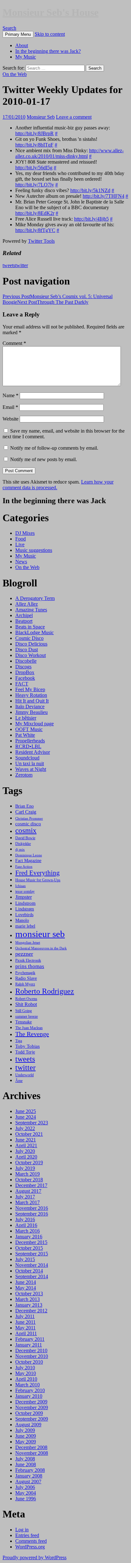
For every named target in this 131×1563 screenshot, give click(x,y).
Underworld (24, 1075)
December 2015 (31, 1242)
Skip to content (50, 34)
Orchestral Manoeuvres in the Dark (41, 948)
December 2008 (31, 1447)
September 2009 (31, 1419)
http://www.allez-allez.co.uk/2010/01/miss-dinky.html (69, 153)
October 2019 (29, 1162)
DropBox (24, 672)
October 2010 (29, 1362)
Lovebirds (24, 914)
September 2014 (31, 1276)
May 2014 (25, 1288)
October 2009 (29, 1413)
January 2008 (28, 1476)
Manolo (22, 920)
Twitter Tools (41, 241)
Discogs (23, 666)
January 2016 (28, 1236)
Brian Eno (24, 806)
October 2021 (29, 1134)
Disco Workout (30, 655)
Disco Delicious (31, 644)
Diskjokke (23, 843)
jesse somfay (25, 891)
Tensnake (23, 1021)
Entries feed (27, 1535)
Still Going (23, 1011)
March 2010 (27, 1384)
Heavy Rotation (31, 695)
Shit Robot (26, 1004)
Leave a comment (74, 117)
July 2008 (25, 1458)
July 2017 (25, 1196)
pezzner (24, 954)
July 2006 (25, 1487)
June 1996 (25, 1498)
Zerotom (23, 775)
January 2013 (28, 1305)
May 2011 (25, 1327)
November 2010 (31, 1356)
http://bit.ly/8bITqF (34, 144)
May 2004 (25, 1493)
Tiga (18, 1041)
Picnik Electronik (28, 960)
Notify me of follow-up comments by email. (54, 448)
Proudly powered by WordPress (34, 1557)
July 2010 (25, 1367)
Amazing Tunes (31, 609)
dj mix (20, 849)
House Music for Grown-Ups (37, 880)
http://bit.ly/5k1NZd (90, 190)
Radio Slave (26, 978)
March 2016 (27, 1231)
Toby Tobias (27, 1046)
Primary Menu (18, 34)
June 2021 (25, 1139)
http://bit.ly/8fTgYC (35, 230)
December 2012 (31, 1310)
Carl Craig (25, 812)
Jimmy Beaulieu (31, 712)
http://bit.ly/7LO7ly (34, 184)
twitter (21, 265)
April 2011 (26, 1333)
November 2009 (31, 1407)
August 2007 (28, 1481)
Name (10, 395)
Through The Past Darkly (52, 302)
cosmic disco (28, 823)
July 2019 (25, 1168)
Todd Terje (25, 1051)
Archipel (24, 615)
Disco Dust (26, 649)
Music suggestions (33, 550)
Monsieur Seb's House (51, 12)
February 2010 (30, 1390)
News (21, 561)
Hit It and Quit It (32, 700)
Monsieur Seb (41, 117)
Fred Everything (37, 873)
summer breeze (26, 1016)
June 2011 (25, 1322)
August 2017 (28, 1191)
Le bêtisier (25, 718)
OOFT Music (29, 729)
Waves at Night (30, 769)
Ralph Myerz (25, 984)
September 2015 (31, 1253)
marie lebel (25, 925)
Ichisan (20, 886)
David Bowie (25, 838)
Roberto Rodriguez (44, 991)
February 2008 (30, 1470)
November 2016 (31, 1208)
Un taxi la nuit (29, 763)
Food (20, 538)
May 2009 (25, 1441)
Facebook (25, 678)
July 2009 (25, 1430)
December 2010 (31, 1350)
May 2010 (25, 1373)
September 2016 (31, 1213)
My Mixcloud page (34, 723)
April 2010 (26, 1379)
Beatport (23, 621)
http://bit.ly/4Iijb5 (91, 219)
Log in (22, 1529)
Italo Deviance (30, 706)
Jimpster (23, 897)
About (21, 45)
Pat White (25, 735)
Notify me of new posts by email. (43, 459)
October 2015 (29, 1248)
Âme (19, 1080)
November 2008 (31, 1453)
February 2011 (30, 1339)
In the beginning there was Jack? (48, 51)
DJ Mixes (25, 533)
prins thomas (29, 966)
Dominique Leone (28, 855)
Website (10, 419)
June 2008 (25, 1464)
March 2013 (27, 1299)
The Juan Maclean (29, 1028)
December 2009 (31, 1401)
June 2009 (25, 1436)
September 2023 (31, 1122)
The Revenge (32, 1033)
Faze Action (23, 866)
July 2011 (25, 1316)
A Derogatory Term (35, 598)
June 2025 (25, 1111)
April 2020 (26, 1157)
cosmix (26, 831)
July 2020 (25, 1151)
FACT (21, 683)
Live (19, 544)
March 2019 (27, 1174)
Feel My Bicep (30, 689)
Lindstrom (25, 903)
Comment (14, 343)
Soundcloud (27, 757)
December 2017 (31, 1185)
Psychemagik (25, 973)
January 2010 (28, 1396)
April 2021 (26, 1145)
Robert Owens (26, 999)
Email (10, 407)
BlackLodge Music (34, 632)
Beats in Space (30, 626)
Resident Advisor (32, 752)
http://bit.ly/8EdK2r (34, 213)
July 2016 (25, 1219)
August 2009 (28, 1424)
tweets (9, 265)
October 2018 (29, 1179)
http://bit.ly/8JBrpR (34, 133)
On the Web (15, 74)
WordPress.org (30, 1546)
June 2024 (25, 1117)
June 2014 (25, 1282)
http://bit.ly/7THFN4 (103, 196)
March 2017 (27, 1202)
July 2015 (25, 1259)
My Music (25, 56)
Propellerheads (30, 740)
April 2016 (26, 1225)
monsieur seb (40, 934)
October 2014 (29, 1270)
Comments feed (31, 1541)
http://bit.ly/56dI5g (33, 167)
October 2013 (29, 1293)
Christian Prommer (29, 818)
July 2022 (25, 1128)
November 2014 (31, 1265)
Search (9, 28)
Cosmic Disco (29, 638)
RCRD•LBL (28, 746)
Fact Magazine (28, 860)
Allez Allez (26, 604)
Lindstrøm (24, 908)
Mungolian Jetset (27, 942)
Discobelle (26, 661)
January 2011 (28, 1344)
